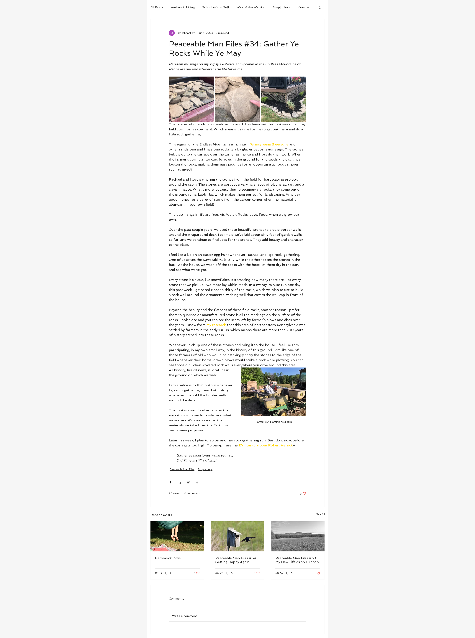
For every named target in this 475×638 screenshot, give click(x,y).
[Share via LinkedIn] (189, 482)
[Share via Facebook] (170, 482)
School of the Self (215, 7)
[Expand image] (191, 99)
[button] (320, 7)
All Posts (156, 7)
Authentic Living (183, 7)
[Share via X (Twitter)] (179, 482)
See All (320, 514)
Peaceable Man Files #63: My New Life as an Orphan (297, 560)
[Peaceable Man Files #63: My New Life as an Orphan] (298, 536)
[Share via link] (198, 482)
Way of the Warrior (251, 7)
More (301, 7)
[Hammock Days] (177, 536)
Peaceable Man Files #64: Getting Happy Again (236, 560)
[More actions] (304, 33)
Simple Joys (281, 7)
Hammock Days (168, 558)
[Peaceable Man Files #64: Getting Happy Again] (237, 536)
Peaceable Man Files (182, 469)
